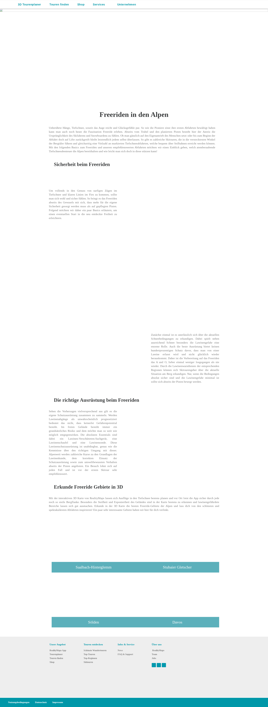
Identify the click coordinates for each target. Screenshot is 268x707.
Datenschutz (41, 702)
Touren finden (56, 658)
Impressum (57, 702)
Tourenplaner (56, 654)
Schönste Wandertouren (95, 650)
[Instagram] (159, 665)
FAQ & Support (125, 654)
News (120, 650)
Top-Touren (89, 654)
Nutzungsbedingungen (18, 702)
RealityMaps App (58, 650)
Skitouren (88, 662)
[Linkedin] (164, 665)
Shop (52, 662)
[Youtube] (154, 665)
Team (154, 654)
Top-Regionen (90, 658)
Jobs (154, 658)
